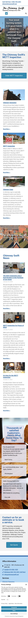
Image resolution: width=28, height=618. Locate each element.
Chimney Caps (8, 189)
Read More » (6, 129)
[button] (6, 13)
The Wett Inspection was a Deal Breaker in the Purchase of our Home (13, 277)
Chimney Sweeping (9, 103)
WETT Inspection (9, 146)
